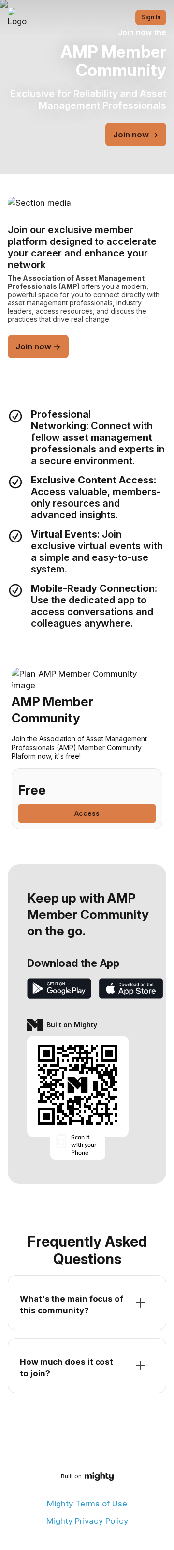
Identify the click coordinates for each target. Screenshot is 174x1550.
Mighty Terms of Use (87, 1503)
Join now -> (136, 134)
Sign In (151, 17)
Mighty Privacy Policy (87, 1521)
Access (87, 813)
